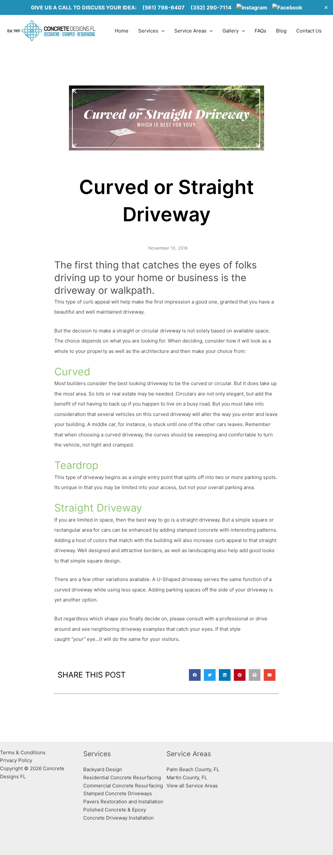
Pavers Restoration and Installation (123, 801)
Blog (281, 31)
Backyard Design (102, 769)
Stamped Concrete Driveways (117, 793)
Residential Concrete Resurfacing (122, 777)
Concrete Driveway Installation (118, 818)
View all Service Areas (192, 786)
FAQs (260, 31)
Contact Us (309, 31)
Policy (25, 760)
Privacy (8, 760)
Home (121, 31)
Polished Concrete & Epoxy (114, 810)
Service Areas (190, 31)
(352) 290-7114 (211, 7)
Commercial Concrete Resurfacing (123, 786)
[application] (161, 30)
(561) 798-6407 (163, 7)
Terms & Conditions (23, 752)
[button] (195, 675)
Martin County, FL (186, 777)
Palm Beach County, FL (192, 769)
